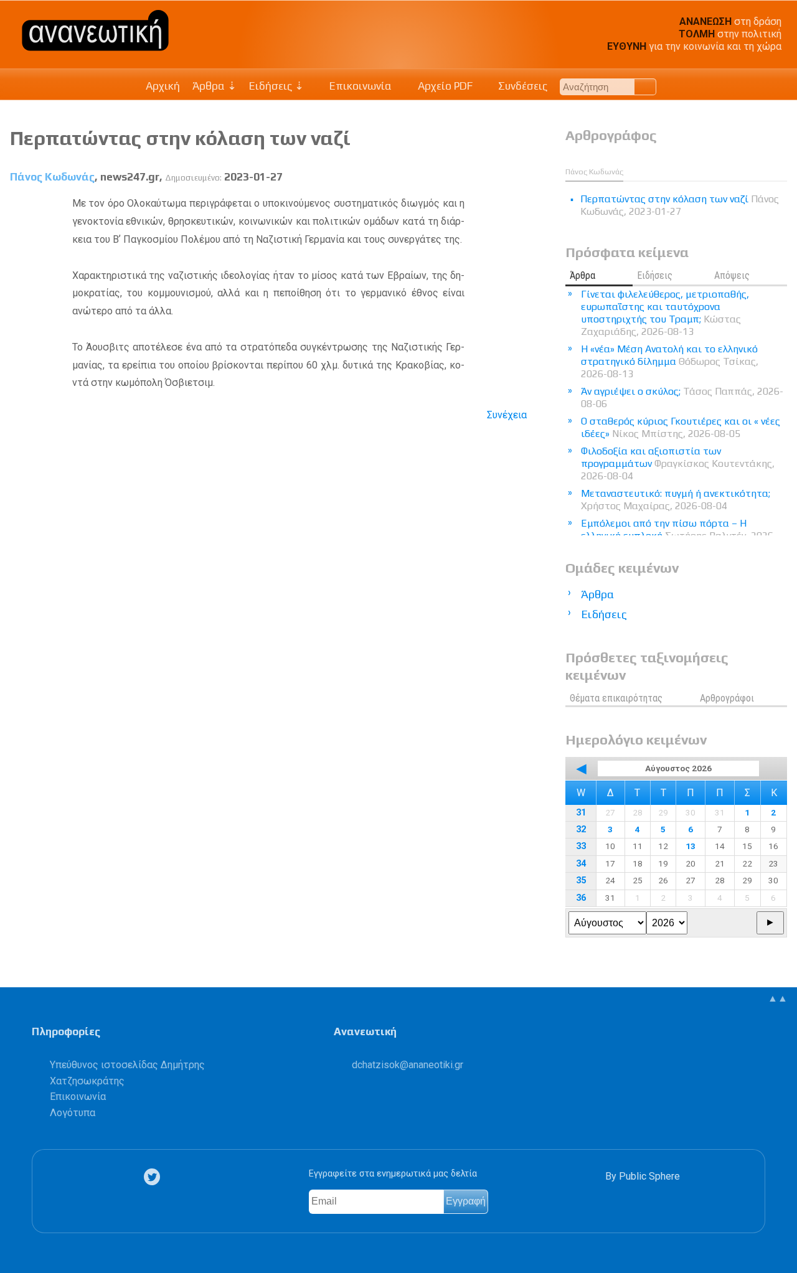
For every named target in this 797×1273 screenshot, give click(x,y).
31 (581, 812)
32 (581, 829)
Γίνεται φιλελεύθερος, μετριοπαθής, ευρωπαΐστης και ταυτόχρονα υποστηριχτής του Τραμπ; (665, 312)
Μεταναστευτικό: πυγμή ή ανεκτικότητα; (675, 499)
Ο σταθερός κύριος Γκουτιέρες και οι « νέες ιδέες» (680, 427)
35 (581, 880)
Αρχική (163, 86)
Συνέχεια (507, 415)
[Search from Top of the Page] (645, 86)
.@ (407, 1065)
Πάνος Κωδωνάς (52, 177)
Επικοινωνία (359, 86)
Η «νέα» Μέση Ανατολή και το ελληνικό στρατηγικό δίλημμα (669, 361)
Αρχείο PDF (444, 86)
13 (691, 846)
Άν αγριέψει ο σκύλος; (682, 397)
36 (581, 898)
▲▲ (778, 998)
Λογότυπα (72, 1113)
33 (581, 846)
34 (581, 863)
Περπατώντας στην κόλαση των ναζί (180, 137)
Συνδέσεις (521, 86)
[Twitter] (154, 1177)
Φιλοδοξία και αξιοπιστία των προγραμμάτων (678, 463)
